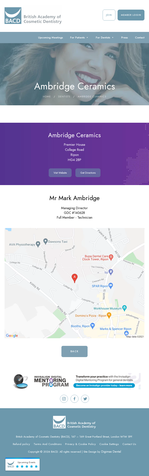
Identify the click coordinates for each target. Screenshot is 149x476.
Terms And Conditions (48, 444)
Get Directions (88, 173)
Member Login (131, 15)
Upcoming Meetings (50, 38)
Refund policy (21, 444)
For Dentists (103, 38)
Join (109, 15)
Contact (139, 38)
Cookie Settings (109, 444)
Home (47, 96)
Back (74, 351)
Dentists (64, 96)
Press (124, 38)
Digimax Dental (111, 451)
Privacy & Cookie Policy (80, 444)
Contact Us (129, 444)
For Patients (77, 38)
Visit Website (60, 173)
